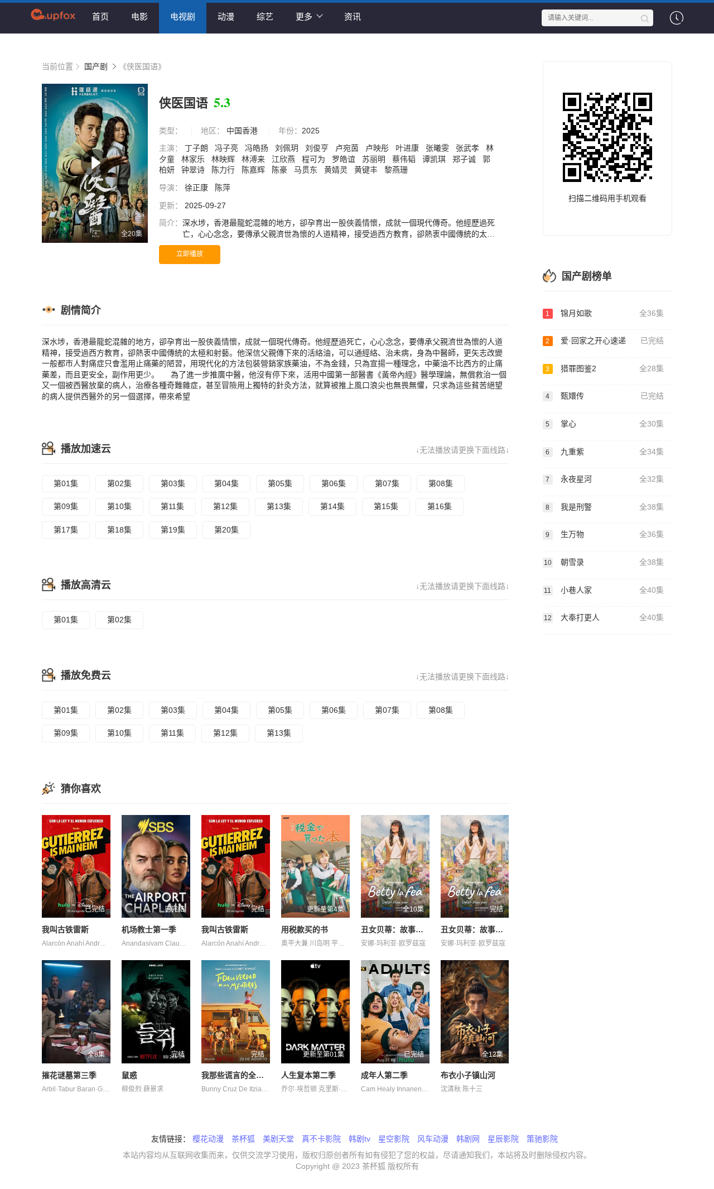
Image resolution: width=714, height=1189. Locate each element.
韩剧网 (468, 1138)
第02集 (119, 483)
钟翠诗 (194, 169)
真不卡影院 (321, 1138)
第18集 (119, 529)
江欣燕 (284, 159)
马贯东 (307, 169)
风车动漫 (432, 1138)
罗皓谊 (345, 159)
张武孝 (468, 147)
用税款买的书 (304, 929)
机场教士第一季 (149, 929)
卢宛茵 (348, 147)
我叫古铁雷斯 (65, 929)
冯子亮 (227, 147)
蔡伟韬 (405, 159)
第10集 (119, 506)
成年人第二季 (384, 1075)
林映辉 (224, 159)
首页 (100, 16)
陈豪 (281, 169)
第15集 (386, 506)
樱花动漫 (208, 1138)
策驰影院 (542, 1138)
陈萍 (224, 187)
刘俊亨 (318, 147)
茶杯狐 (243, 1138)
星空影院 (393, 1138)
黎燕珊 (397, 169)
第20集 (226, 529)
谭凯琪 (435, 159)
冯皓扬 (258, 147)
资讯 (352, 16)
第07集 (387, 483)
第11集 (172, 506)
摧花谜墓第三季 (69, 1075)
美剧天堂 (278, 1138)
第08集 (440, 483)
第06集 (333, 483)
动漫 (226, 16)
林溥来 (254, 159)
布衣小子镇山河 (468, 1075)
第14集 (332, 506)
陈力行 (224, 169)
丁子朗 (197, 147)
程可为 (314, 159)
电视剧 (182, 16)
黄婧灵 (337, 169)
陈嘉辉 (254, 169)
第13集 (279, 506)
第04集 (226, 483)
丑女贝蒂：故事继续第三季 (408, 929)
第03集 (173, 483)
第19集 (173, 529)
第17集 (66, 529)
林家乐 (194, 159)
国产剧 (96, 66)
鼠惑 (129, 1075)
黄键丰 (367, 169)
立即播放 (189, 254)
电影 (139, 16)
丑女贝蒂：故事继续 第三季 (489, 929)
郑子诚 (465, 159)
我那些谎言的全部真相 (240, 1075)
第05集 (280, 483)
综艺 (265, 16)
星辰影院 (503, 1138)
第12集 (225, 506)
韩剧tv (359, 1138)
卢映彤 (378, 147)
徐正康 (197, 187)
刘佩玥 (288, 147)
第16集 (439, 506)
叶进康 (408, 147)
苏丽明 (375, 159)
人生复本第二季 (308, 1075)
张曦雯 (438, 147)
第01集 (66, 483)
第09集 (66, 506)
